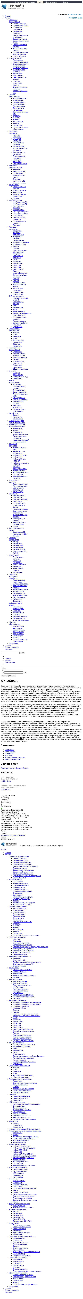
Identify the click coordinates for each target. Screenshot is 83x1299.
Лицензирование (51, 2)
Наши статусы (10, 752)
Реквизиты (9, 754)
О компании (9, 750)
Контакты (8, 755)
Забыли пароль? (19, 835)
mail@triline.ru (6, 781)
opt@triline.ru (5, 790)
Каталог (8, 660)
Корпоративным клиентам (26, 2)
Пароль (3, 833)
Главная (8, 658)
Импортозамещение (12, 759)
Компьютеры (10, 662)
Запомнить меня (7, 839)
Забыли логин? (6, 835)
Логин (3, 831)
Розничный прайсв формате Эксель (14, 768)
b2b (40, 2)
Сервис (65, 2)
